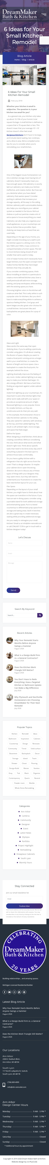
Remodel (25, 734)
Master (26, 768)
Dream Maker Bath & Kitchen (33, 1158)
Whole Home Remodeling (24, 788)
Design (25, 743)
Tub (18, 773)
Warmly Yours (25, 862)
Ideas (35, 734)
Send (13, 590)
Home (17, 59)
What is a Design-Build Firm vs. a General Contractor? (21, 1022)
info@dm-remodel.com (16, 1087)
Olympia (26, 837)
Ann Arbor (25, 811)
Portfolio (26, 841)
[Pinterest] (24, 992)
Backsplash (26, 753)
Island (25, 758)
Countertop (13, 743)
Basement (13, 753)
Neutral (37, 778)
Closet (24, 763)
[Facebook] (5, 992)
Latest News (25, 832)
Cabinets (37, 739)
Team (34, 758)
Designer (26, 824)
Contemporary (14, 778)
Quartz (27, 778)
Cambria (26, 816)
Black (26, 773)
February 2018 (16, 101)
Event (25, 828)
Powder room (19, 783)
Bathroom (12, 739)
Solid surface (36, 748)
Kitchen (14, 734)
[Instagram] (14, 992)
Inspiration (25, 739)
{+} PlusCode (32, 1161)
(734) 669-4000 (13, 1082)
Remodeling (25, 849)
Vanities (37, 768)
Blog (24, 59)
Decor (37, 753)
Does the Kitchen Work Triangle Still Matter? (23, 1034)
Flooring (34, 763)
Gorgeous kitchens (15, 135)
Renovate (36, 743)
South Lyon (26, 858)
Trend (24, 748)
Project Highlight (25, 845)
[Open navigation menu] (43, 14)
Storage (15, 758)
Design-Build (14, 768)
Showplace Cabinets (25, 854)
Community (12, 748)
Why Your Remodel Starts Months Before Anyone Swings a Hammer (26, 643)
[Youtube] (9, 992)
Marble (32, 783)
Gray (10, 773)
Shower (14, 763)
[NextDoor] (19, 992)
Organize (36, 773)
